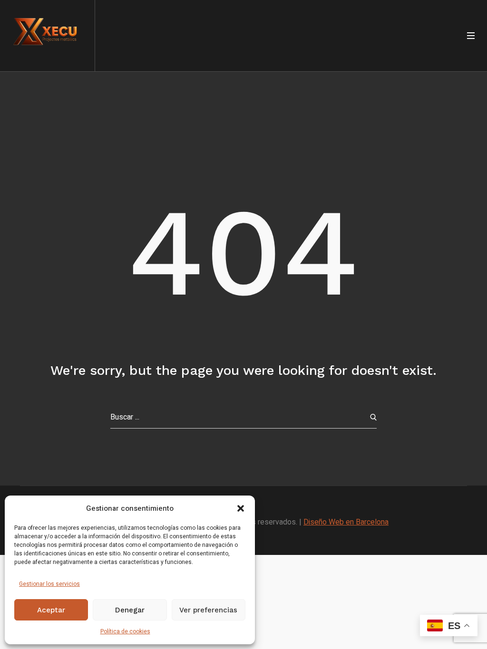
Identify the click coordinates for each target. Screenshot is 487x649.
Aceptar (51, 610)
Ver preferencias (208, 610)
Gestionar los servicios (49, 584)
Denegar (130, 610)
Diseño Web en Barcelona (346, 522)
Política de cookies (125, 631)
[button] (240, 508)
